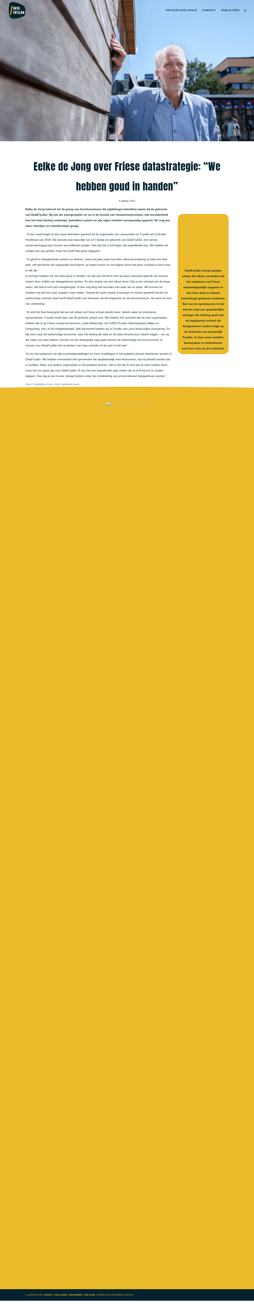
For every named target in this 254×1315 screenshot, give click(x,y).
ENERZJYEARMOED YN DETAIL (127, 1227)
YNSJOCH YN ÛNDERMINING (127, 655)
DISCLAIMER (61, 1295)
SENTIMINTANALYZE (127, 846)
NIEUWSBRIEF (76, 1295)
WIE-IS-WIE (90, 1295)
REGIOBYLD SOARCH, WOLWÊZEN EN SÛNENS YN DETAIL (127, 910)
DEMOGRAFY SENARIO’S (127, 719)
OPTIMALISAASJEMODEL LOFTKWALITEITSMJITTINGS (127, 1037)
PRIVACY (48, 1295)
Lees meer (127, 488)
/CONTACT (209, 10)
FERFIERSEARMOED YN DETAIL (127, 465)
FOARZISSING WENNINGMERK (127, 783)
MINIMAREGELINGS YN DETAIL (127, 1164)
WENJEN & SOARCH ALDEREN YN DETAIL (127, 1100)
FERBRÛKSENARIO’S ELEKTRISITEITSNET (127, 592)
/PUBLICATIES (230, 10)
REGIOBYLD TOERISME (127, 528)
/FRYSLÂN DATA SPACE (181, 10)
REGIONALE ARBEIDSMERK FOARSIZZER (127, 973)
